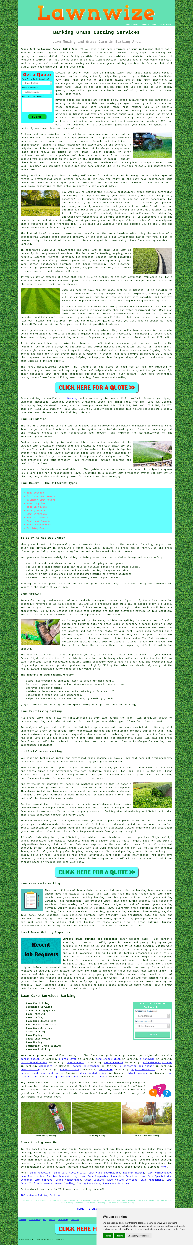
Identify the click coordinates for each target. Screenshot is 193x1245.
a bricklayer (68, 1059)
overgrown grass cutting (133, 908)
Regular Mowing (133, 1173)
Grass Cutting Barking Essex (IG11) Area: (50, 49)
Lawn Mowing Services (122, 1180)
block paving (137, 1073)
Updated (52, 1220)
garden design (30, 1059)
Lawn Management (152, 1180)
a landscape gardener (157, 1062)
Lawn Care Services (124, 1176)
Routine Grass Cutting (62, 1176)
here (164, 1167)
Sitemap (22, 1220)
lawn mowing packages (115, 103)
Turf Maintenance (41, 1183)
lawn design (29, 280)
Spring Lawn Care (88, 1183)
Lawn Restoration (32, 1176)
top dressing (76, 665)
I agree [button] (108, 1236)
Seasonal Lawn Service (36, 1180)
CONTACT (153, 24)
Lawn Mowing (63, 1220)
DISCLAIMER (165, 24)
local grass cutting (157, 897)
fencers (102, 1076)
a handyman (147, 1059)
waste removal (113, 1062)
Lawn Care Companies (94, 1176)
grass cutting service (70, 179)
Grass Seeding (64, 1183)
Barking (72, 398)
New (44, 1220)
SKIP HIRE (106, 1069)
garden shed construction (39, 1073)
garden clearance (67, 1076)
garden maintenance (86, 1066)
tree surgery (75, 1062)
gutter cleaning (69, 1069)
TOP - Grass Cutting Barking (40, 1195)
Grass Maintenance (68, 1180)
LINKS (135, 24)
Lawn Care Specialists (69, 1173)
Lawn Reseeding (40, 1173)
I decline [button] (119, 1236)
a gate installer (143, 1069)
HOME (128, 24)
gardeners (45, 1066)
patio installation (34, 1062)
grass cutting (117, 290)
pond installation (108, 1059)
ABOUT (144, 24)
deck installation (93, 1073)
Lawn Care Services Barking (48, 996)
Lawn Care (75, 1220)
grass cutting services (111, 110)
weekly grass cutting (73, 908)
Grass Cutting (94, 1180)
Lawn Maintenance (159, 1173)
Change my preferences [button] (138, 1236)
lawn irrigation (32, 429)
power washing (30, 1069)
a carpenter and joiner (137, 1066)
